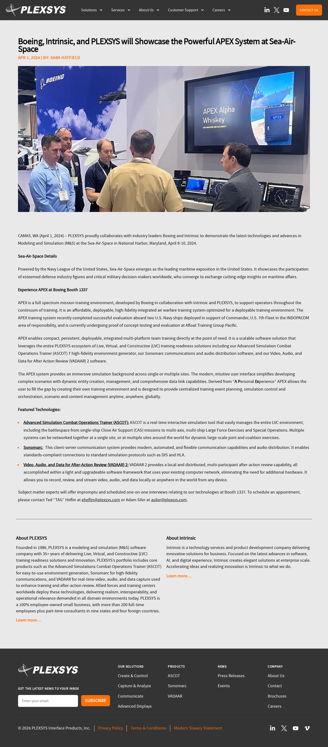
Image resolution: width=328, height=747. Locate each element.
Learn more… (28, 620)
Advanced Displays (135, 706)
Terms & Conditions (148, 728)
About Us (276, 676)
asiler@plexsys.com (169, 500)
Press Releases (231, 676)
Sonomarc (177, 686)
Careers (274, 706)
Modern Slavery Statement (198, 728)
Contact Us (309, 10)
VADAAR (175, 696)
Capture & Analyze (134, 686)
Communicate (130, 696)
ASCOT (174, 676)
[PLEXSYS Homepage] (36, 10)
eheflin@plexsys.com (101, 500)
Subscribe (95, 700)
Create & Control (133, 676)
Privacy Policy (110, 728)
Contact (275, 686)
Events (224, 686)
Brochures (277, 696)
